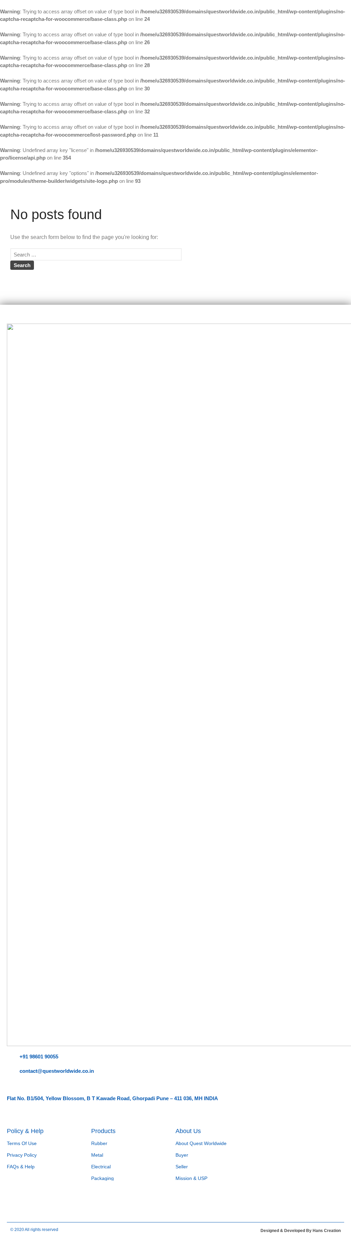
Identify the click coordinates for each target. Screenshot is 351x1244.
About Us (188, 1131)
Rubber (99, 1143)
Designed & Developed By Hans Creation (301, 1230)
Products (103, 1131)
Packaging (102, 1178)
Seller (182, 1166)
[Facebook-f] (15, 1199)
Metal (97, 1155)
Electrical (101, 1166)
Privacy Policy (22, 1155)
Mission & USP (191, 1178)
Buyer (182, 1155)
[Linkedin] (35, 1199)
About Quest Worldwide (201, 1143)
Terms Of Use (22, 1143)
